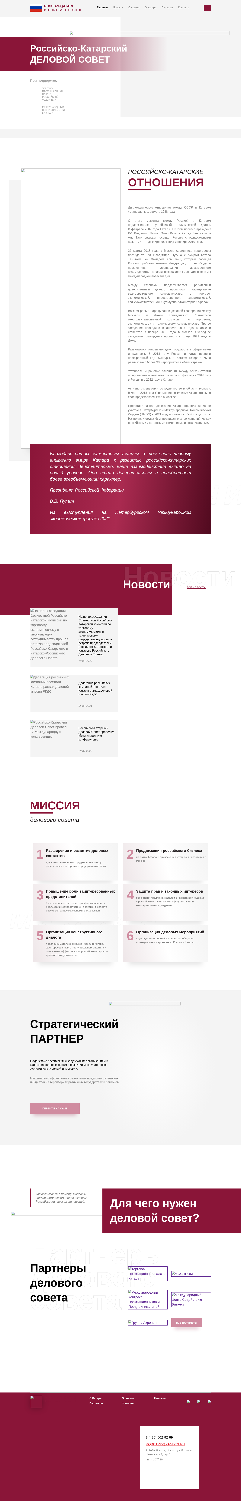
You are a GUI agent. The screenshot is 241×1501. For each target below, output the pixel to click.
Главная (102, 7)
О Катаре (150, 7)
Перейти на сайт (54, 1108)
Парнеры (167, 7)
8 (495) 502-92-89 (159, 1437)
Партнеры (96, 1403)
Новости (118, 7)
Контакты (183, 7)
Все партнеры (186, 1322)
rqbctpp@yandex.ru (165, 1444)
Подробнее (101, 660)
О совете (134, 7)
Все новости (196, 587)
